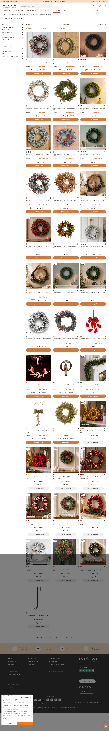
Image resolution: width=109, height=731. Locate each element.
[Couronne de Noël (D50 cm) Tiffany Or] (66, 414)
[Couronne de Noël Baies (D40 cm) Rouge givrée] (38, 183)
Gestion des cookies (12, 684)
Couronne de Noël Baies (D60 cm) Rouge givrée (38, 62)
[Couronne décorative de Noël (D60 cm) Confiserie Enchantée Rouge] (93, 552)
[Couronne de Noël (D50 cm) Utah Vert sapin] (66, 276)
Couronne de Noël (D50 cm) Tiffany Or (63, 430)
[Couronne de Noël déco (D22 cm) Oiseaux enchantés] (38, 368)
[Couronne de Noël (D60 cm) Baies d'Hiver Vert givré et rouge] (66, 506)
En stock (28, 66)
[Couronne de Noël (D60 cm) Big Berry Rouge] (38, 229)
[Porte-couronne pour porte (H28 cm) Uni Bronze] (38, 598)
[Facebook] (51, 700)
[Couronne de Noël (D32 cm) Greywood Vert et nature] (66, 45)
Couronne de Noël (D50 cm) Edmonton (90, 154)
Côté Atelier (31, 664)
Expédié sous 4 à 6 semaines (66, 297)
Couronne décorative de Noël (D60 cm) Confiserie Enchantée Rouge (90, 569)
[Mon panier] (105, 6)
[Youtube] (55, 700)
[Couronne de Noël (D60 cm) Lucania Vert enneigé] (38, 552)
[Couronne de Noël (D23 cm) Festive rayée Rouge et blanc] (93, 322)
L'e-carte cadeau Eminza (55, 667)
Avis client (10, 687)
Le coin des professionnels (56, 671)
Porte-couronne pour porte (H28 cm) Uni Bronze (38, 615)
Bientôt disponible (93, 435)
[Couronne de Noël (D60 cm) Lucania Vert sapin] (93, 276)
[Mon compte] (94, 6)
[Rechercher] (51, 6)
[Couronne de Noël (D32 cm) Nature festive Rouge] (66, 137)
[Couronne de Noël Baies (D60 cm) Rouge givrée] (38, 45)
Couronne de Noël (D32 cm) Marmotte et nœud (92, 200)
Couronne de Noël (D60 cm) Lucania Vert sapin (92, 292)
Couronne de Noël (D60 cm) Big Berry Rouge (37, 246)
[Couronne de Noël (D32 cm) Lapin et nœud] (38, 276)
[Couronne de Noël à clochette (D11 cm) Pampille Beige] (38, 414)
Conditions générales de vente (15, 677)
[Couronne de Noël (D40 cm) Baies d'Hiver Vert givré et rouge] (66, 460)
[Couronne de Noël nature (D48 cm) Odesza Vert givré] (66, 322)
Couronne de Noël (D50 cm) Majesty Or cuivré (65, 200)
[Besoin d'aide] (88, 6)
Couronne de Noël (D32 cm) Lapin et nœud (37, 292)
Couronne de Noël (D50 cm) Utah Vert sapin (64, 292)
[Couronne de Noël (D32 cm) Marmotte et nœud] (93, 183)
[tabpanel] (41, 10)
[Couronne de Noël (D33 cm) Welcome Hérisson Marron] (66, 368)
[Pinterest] (47, 700)
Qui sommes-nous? (33, 661)
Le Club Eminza (53, 661)
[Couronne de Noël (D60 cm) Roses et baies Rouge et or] (66, 552)
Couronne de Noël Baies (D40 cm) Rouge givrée (38, 200)
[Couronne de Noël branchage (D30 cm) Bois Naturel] (38, 91)
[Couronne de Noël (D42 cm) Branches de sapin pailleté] (93, 91)
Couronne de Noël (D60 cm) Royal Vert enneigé (38, 154)
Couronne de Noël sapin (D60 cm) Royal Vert (92, 62)
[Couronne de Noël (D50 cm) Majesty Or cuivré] (66, 183)
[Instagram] (60, 700)
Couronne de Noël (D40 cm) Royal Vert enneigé (38, 338)
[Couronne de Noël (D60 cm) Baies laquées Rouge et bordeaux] (93, 506)
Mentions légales (11, 681)
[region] (54, 14)
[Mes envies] (100, 6)
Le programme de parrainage (56, 664)
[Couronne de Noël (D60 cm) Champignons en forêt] (66, 91)
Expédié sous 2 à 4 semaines (93, 389)
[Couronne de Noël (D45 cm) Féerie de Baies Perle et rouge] (66, 229)
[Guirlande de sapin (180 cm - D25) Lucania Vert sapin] (93, 368)
